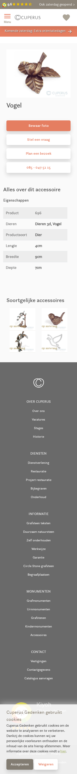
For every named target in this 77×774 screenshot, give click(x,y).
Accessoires (38, 635)
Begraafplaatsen (38, 574)
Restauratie (38, 471)
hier (63, 751)
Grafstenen (38, 618)
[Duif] (54, 340)
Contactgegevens (38, 670)
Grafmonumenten (38, 601)
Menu (7, 18)
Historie (38, 436)
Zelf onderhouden (39, 540)
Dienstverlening (38, 463)
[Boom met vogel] (22, 318)
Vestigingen (38, 661)
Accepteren (20, 764)
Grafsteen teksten (38, 523)
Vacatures (38, 419)
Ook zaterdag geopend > (57, 4)
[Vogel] (54, 318)
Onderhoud (38, 497)
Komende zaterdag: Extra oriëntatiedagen (39, 31)
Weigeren (45, 764)
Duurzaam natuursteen (38, 532)
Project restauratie (38, 480)
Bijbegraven (39, 488)
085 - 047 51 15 (39, 167)
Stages (38, 428)
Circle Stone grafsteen (38, 566)
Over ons (38, 411)
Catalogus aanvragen (38, 678)
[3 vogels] (22, 340)
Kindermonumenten (38, 626)
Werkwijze (38, 549)
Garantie (38, 557)
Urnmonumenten (38, 609)
